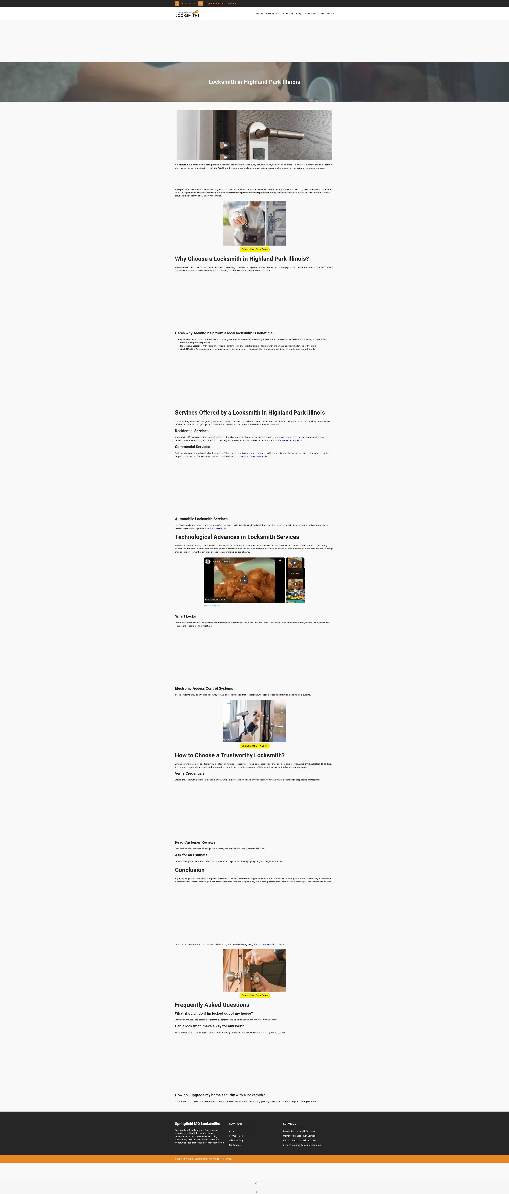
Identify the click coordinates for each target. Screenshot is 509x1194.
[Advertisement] (254, 42)
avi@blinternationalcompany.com (220, 3)
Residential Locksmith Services (299, 1131)
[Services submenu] (278, 13)
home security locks (292, 440)
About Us (233, 1131)
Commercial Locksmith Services (300, 1135)
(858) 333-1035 (188, 3)
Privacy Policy (236, 1140)
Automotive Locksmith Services (299, 1140)
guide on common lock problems (268, 944)
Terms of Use (236, 1135)
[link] (207, 561)
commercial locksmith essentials (250, 456)
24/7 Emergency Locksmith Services (302, 1145)
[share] (279, 560)
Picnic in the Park (221, 561)
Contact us (235, 1145)
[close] (255, 1183)
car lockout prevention (214, 528)
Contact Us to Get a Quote (255, 249)
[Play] (295, 584)
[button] (255, 249)
